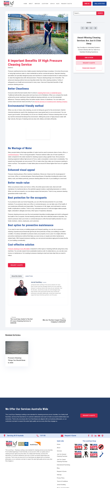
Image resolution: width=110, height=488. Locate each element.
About (31, 3)
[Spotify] (24, 299)
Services (37, 3)
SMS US (87, 3)
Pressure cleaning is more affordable (19, 249)
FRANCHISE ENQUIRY (89, 68)
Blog (57, 3)
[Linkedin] (20, 299)
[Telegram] (95, 28)
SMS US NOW (89, 57)
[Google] (22, 299)
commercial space (13, 154)
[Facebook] (13, 299)
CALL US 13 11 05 (100, 3)
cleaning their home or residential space (49, 93)
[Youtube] (17, 299)
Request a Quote (17, 265)
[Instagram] (15, 299)
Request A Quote (66, 3)
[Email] (87, 28)
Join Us (52, 3)
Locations (45, 3)
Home (25, 3)
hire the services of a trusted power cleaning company (51, 101)
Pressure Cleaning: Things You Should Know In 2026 (16, 360)
